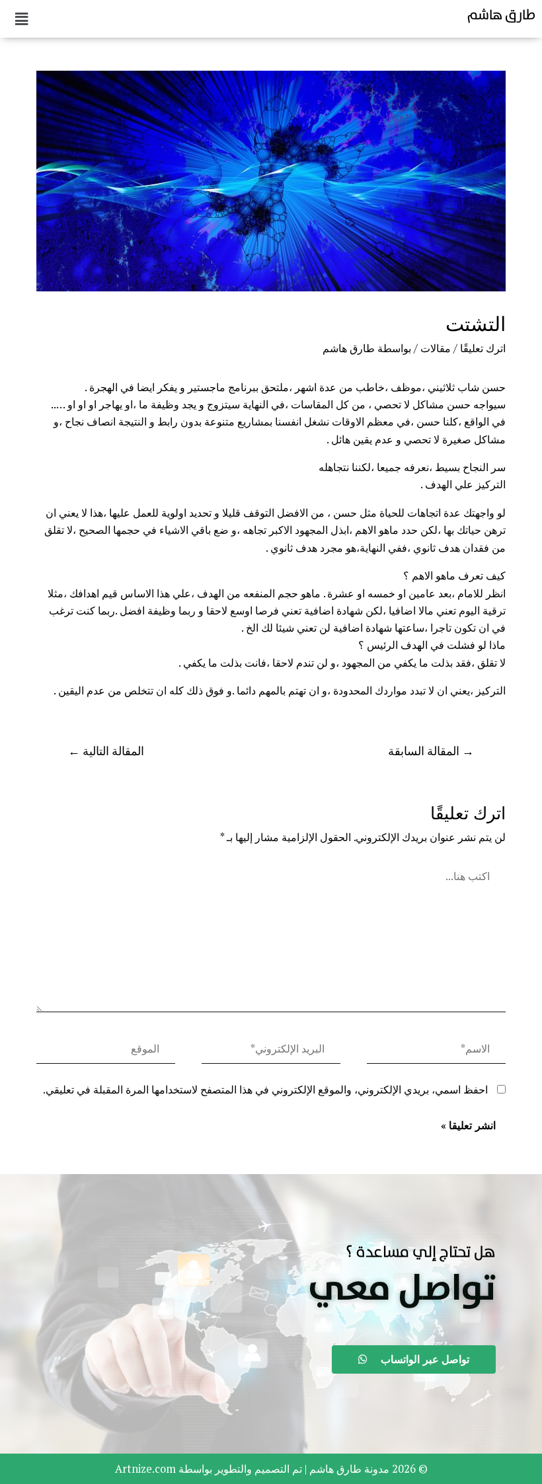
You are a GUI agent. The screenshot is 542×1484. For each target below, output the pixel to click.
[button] (402, 1289)
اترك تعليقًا (483, 348)
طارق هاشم (501, 14)
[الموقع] (105, 1051)
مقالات (435, 348)
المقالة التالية (106, 751)
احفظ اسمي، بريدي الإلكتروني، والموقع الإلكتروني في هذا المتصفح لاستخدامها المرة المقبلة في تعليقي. (265, 1089)
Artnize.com (145, 1469)
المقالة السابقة (431, 751)
